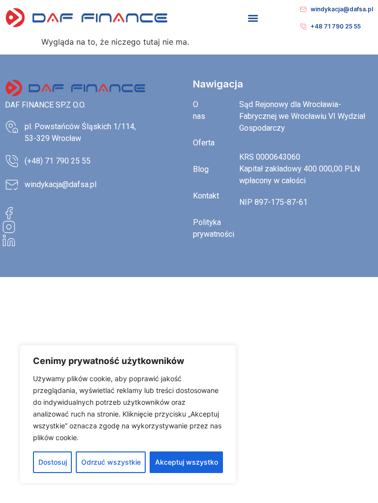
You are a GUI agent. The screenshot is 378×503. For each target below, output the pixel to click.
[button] (253, 18)
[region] (128, 414)
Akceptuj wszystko (186, 462)
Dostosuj (52, 462)
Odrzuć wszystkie (111, 462)
